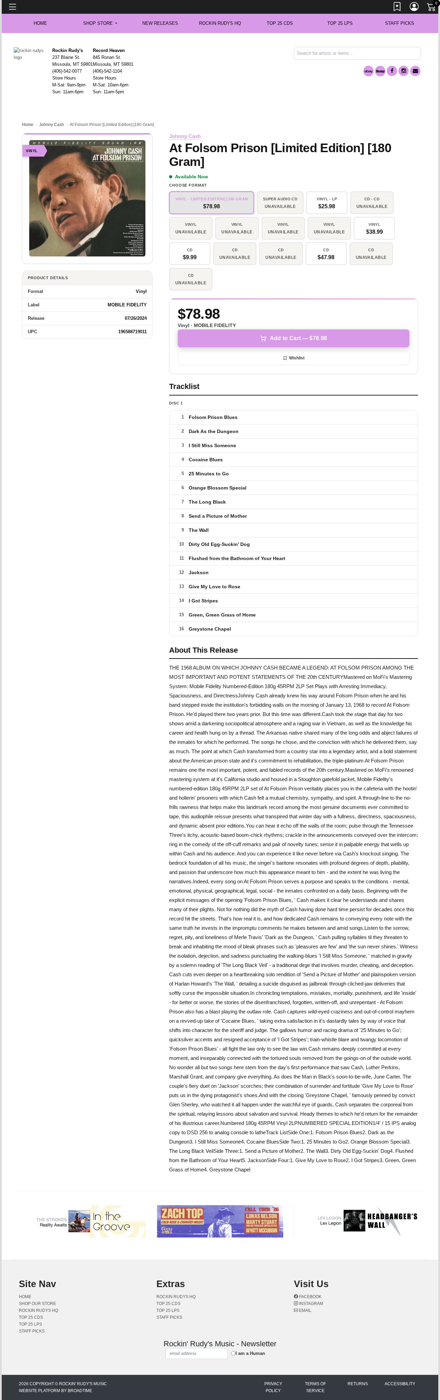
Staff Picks (399, 23)
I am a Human (250, 1353)
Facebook (309, 1296)
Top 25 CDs (280, 23)
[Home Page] (30, 53)
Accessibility (400, 1383)
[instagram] (403, 71)
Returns (358, 1383)
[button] (100, 23)
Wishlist (297, 358)
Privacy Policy (273, 1387)
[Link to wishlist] (397, 8)
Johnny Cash (51, 124)
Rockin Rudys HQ (220, 23)
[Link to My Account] (414, 8)
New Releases (160, 23)
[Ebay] (368, 71)
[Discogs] (380, 71)
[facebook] (392, 71)
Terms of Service (315, 1387)
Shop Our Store (37, 1303)
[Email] (415, 71)
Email (304, 1310)
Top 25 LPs (340, 23)
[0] (431, 8)
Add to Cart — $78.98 (298, 338)
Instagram (310, 1303)
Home (27, 124)
